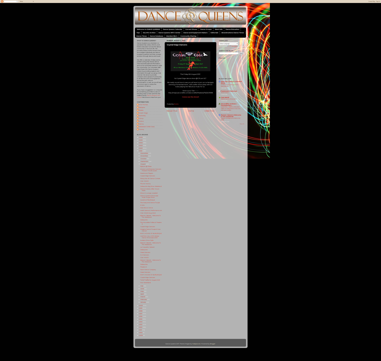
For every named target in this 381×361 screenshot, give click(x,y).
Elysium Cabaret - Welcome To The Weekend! (150, 216)
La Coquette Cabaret (147, 247)
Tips (138, 33)
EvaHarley (142, 115)
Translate (234, 46)
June (142, 288)
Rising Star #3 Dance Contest (150, 178)
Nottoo (141, 121)
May (142, 291)
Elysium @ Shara (145, 166)
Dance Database (156, 36)
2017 (141, 313)
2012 (141, 327)
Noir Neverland (145, 282)
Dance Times (141, 36)
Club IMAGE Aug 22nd (147, 213)
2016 (141, 316)
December (144, 153)
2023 (141, 145)
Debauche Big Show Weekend (151, 186)
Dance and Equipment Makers (195, 33)
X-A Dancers (144, 255)
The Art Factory (145, 183)
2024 (141, 142)
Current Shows (191, 29)
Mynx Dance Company (148, 269)
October (144, 158)
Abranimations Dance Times (232, 33)
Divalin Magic (143, 113)
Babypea (142, 107)
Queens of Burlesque (147, 200)
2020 (141, 305)
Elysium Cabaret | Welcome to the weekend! (231, 115)
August (143, 164)
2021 (141, 151)
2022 (141, 148)
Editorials (214, 33)
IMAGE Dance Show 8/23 (229, 99)
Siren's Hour (225, 92)
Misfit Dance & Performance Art (151, 210)
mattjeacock (196, 344)
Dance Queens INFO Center (169, 33)
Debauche (144, 220)
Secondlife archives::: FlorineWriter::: (229, 104)
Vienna (141, 124)
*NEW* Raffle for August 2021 (150, 280)
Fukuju (141, 118)
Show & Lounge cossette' (149, 193)
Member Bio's (171, 36)
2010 (141, 332)
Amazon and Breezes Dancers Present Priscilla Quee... (150, 169)
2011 (140, 330)
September (145, 161)
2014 (141, 322)
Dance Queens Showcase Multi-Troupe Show (149, 196)
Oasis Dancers (145, 252)
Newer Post (172, 111)
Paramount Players (146, 173)
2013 (141, 324)
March (143, 296)
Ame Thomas (143, 104)
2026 (141, 137)
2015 (141, 319)
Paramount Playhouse (229, 91)
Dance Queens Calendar (172, 29)
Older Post (209, 111)
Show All (242, 124)
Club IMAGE (144, 181)
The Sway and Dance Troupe (150, 202)
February (144, 299)
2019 (141, 308)
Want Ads (219, 29)
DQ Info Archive (149, 33)
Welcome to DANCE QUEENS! (148, 29)
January (143, 302)
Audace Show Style (146, 240)
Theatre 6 (143, 267)
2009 (141, 335)
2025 (141, 140)
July (142, 286)
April (142, 294)
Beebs (141, 110)
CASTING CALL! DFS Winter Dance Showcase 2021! (149, 236)
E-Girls (142, 205)
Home (191, 111)
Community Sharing (188, 36)
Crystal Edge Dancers (147, 176)
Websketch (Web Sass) (146, 126)
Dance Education (232, 29)
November (144, 156)
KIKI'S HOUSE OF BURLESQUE (151, 233)
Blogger (212, 344)
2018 (141, 311)
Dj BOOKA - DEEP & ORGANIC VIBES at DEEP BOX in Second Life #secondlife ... (230, 108)
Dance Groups (206, 29)
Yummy (141, 129)
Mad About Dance (146, 208)
